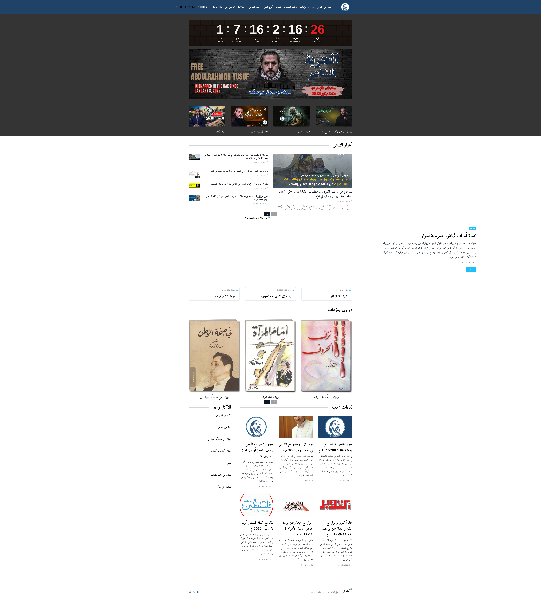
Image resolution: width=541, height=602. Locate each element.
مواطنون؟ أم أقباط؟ (225, 296)
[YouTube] (181, 7)
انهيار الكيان (220, 132)
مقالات (472, 228)
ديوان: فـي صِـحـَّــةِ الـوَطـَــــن (214, 397)
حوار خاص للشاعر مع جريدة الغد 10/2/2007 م (335, 447)
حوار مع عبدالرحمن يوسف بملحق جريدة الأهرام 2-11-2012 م (297, 529)
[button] (202, 7)
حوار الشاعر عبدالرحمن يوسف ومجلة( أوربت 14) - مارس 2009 (257, 450)
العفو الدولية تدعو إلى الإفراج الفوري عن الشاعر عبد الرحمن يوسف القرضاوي (239, 184)
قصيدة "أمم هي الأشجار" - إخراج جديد (336, 132)
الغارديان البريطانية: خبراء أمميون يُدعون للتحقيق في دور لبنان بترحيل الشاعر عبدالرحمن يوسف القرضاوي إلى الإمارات (236, 156)
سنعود (228, 463)
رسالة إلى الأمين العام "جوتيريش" (274, 296)
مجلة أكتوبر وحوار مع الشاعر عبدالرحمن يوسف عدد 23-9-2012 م (337, 529)
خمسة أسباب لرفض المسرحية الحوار (448, 236)
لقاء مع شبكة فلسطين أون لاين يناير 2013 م (257, 526)
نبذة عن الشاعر (224, 427)
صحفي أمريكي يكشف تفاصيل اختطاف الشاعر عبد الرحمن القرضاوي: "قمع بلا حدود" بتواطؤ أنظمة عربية (236, 197)
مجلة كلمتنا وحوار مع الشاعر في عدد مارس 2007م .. (296, 447)
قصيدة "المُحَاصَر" (303, 132)
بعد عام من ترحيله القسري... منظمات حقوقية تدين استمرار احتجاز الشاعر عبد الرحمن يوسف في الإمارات (314, 194)
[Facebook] (193, 7)
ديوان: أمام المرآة (270, 397)
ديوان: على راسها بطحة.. (221, 475)
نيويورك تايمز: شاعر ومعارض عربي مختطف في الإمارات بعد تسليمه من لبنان (239, 171)
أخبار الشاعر (342, 145)
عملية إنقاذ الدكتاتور (338, 296)
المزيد (471, 269)
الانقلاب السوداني (223, 415)
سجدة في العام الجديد (259, 132)
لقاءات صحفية (342, 407)
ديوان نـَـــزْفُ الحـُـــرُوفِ (326, 397)
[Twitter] (189, 7)
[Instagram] (185, 7)
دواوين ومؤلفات (340, 310)
